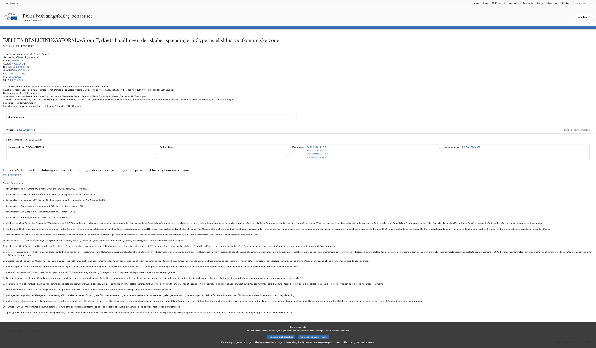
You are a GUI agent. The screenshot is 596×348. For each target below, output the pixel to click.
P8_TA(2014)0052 (471, 147)
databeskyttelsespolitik (323, 342)
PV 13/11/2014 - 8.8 (316, 150)
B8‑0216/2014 (21, 67)
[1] (87, 188)
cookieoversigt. (368, 342)
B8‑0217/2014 (21, 70)
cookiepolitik (346, 342)
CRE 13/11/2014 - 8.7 (317, 153)
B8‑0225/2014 (16, 80)
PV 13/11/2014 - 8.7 (316, 147)
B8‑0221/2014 (17, 73)
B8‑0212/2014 (17, 63)
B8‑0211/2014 (16, 60)
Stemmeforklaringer (316, 157)
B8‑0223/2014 (16, 77)
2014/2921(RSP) (26, 130)
